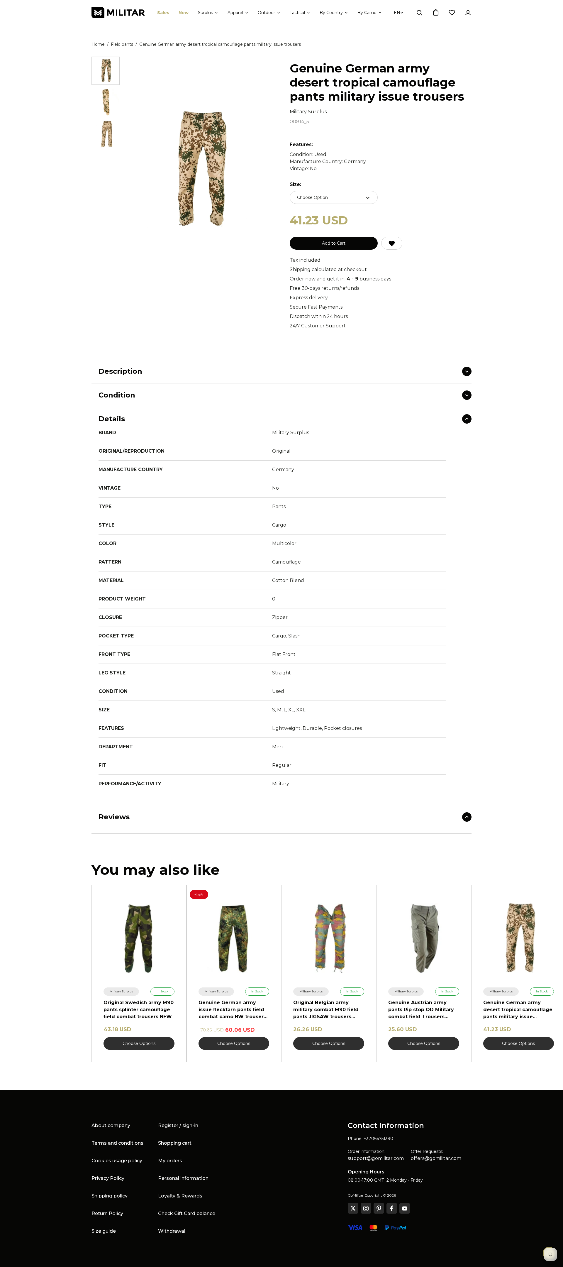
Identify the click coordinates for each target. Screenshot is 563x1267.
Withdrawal (171, 1231)
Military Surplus (308, 111)
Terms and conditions (117, 1143)
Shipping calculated (313, 269)
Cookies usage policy (116, 1160)
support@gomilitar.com (376, 1158)
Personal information (183, 1178)
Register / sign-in (178, 1125)
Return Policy (107, 1213)
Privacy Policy (107, 1178)
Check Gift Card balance (186, 1213)
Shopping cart (174, 1143)
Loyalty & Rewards (180, 1196)
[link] (121, 991)
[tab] (105, 71)
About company (110, 1125)
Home (98, 44)
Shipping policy (109, 1196)
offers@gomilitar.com (436, 1158)
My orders (170, 1160)
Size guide (103, 1231)
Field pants (122, 44)
